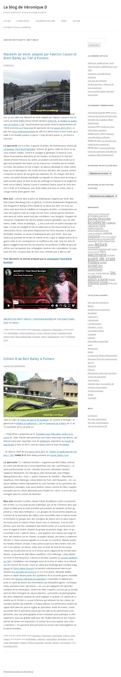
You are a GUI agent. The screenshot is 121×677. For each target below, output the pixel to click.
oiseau (114, 249)
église (90, 286)
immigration (14, 642)
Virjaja (90, 394)
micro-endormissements (23, 131)
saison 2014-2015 (36, 451)
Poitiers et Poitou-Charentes (17, 27)
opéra (43, 336)
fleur (113, 241)
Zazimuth (92, 398)
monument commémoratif (99, 249)
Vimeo (15, 322)
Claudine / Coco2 (95, 327)
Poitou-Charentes (36, 642)
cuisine (103, 236)
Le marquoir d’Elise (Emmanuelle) (102, 355)
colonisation (51, 639)
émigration (62, 639)
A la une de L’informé (97, 80)
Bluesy (91, 306)
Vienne (56, 642)
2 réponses (9, 65)
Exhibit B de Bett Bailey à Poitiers (29, 358)
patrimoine (97, 254)
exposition (92, 241)
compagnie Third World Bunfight (19, 149)
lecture (101, 244)
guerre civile (9, 336)
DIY (113, 238)
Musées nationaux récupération (30, 579)
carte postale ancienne (98, 230)
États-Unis (113, 283)
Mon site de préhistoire (98, 302)
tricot (111, 279)
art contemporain (102, 214)
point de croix (101, 258)
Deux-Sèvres (111, 237)
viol (62, 336)
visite (104, 282)
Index (63, 21)
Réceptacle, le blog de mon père (102, 373)
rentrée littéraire (102, 273)
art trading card (96, 215)
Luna (90, 345)
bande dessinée (99, 218)
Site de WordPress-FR (97, 426)
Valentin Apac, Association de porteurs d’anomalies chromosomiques (101, 387)
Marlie (90, 352)
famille (100, 241)
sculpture (95, 276)
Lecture (76, 21)
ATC (106, 215)
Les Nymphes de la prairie (24, 571)
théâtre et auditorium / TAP (29, 423)
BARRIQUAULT (94, 133)
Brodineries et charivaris (99, 309)
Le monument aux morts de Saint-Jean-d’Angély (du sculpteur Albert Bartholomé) (102, 151)
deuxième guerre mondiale (99, 239)
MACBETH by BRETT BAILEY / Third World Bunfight (28, 319)
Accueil (7, 21)
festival (107, 241)
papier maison (93, 252)
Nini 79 (91, 362)
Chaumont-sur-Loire (45, 21)
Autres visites (23, 21)
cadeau (111, 223)
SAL (113, 272)
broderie (97, 222)
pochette (111, 255)
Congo (39, 333)
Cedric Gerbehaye (27, 333)
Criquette (92, 334)
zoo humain (65, 642)
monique (92, 126)
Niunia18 (92, 366)
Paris (103, 251)
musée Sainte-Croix (59, 455)
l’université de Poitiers (56, 423)
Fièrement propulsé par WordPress (18, 671)
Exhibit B (52, 120)
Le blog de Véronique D (25, 7)
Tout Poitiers (93, 380)
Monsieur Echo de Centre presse (102, 359)
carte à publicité (95, 233)
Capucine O (93, 316)
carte (102, 225)
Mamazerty (93, 348)
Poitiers (23, 642)
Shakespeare (53, 336)
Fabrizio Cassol (50, 333)
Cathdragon (93, 320)
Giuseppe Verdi (65, 333)
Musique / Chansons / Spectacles (47, 329)
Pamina (91, 369)
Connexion (93, 415)
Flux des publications (97, 419)
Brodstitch (92, 313)
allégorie (91, 214)
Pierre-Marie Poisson (23, 568)
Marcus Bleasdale (23, 336)
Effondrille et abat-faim (98, 341)
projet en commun (95, 267)
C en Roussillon (95, 323)
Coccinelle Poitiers (96, 330)
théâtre (65, 444)
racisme (48, 642)
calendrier (93, 225)
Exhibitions (45, 441)
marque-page (94, 247)
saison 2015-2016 (62, 128)
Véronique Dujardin (96, 112)
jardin (91, 244)
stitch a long (98, 279)
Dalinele (91, 338)
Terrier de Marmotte (97, 376)
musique (36, 336)
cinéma (107, 233)
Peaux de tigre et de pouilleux (34, 419)
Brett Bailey (13, 333)
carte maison (95, 228)
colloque (41, 639)
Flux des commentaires (98, 422)
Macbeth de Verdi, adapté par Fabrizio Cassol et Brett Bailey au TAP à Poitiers (40, 56)
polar (103, 262)
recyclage (91, 273)
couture (94, 236)
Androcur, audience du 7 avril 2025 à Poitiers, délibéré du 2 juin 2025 (102, 66)
